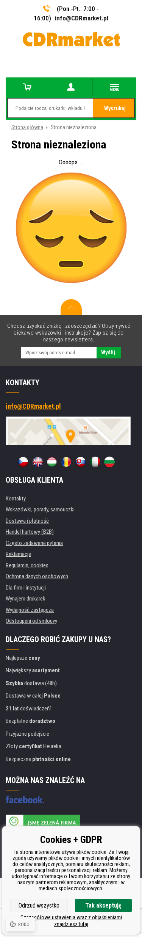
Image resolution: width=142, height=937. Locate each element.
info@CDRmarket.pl (81, 18)
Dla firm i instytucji (26, 587)
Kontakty (16, 498)
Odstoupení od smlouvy (31, 620)
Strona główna (27, 127)
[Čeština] (23, 462)
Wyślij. (109, 352)
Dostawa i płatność (27, 520)
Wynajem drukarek (25, 598)
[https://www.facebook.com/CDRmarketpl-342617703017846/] (25, 799)
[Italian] (95, 462)
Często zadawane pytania (34, 543)
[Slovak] (80, 462)
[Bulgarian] (109, 462)
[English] (37, 462)
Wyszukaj (115, 108)
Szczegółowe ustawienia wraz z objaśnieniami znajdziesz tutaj (71, 920)
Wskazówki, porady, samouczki (40, 509)
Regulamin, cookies (27, 565)
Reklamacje (18, 554)
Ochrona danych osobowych (37, 576)
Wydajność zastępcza (30, 610)
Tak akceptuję (103, 905)
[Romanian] (66, 462)
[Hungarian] (52, 462)
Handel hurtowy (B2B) (30, 531)
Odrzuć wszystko (39, 905)
